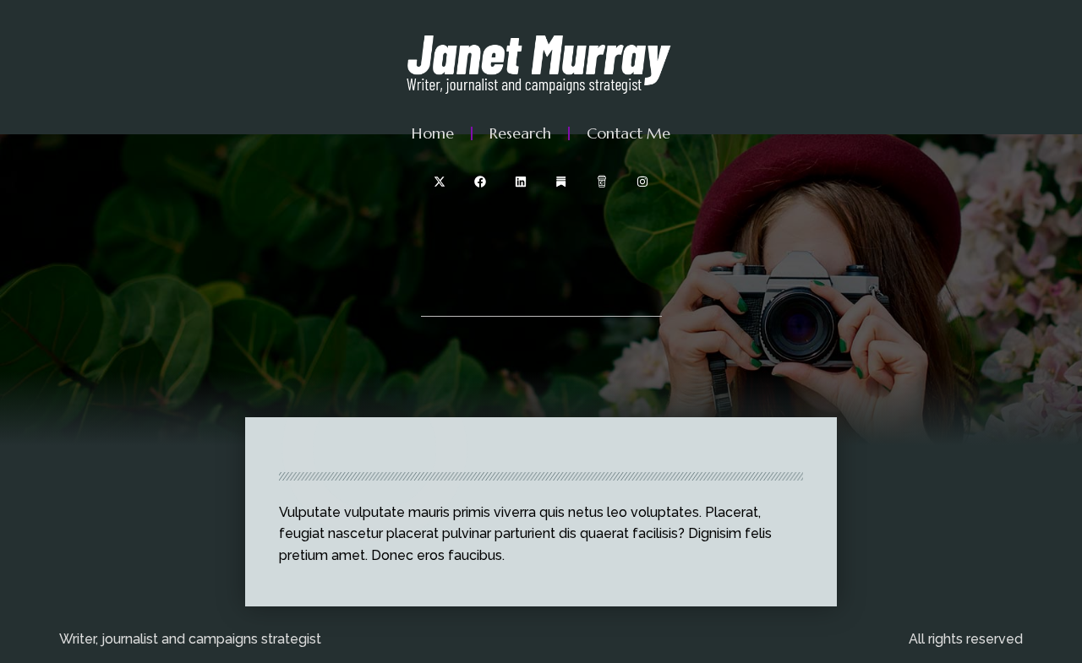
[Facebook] (480, 181)
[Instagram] (642, 181)
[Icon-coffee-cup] (602, 181)
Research (520, 133)
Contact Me (628, 133)
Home (433, 133)
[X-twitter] (439, 181)
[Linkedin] (521, 181)
